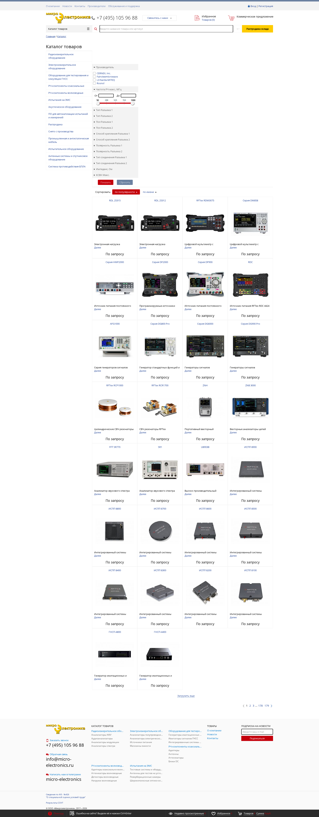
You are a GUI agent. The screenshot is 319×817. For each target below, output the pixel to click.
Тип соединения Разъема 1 (111, 157)
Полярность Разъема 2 (109, 151)
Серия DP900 (205, 262)
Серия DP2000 (160, 262)
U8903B (205, 447)
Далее (97, 247)
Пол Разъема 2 (104, 127)
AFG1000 (115, 323)
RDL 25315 (115, 200)
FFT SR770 (114, 447)
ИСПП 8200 (205, 570)
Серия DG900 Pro (250, 323)
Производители (97, 6)
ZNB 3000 (250, 385)
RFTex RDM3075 (205, 200)
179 (267, 705)
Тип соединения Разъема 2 (111, 163)
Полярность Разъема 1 (109, 145)
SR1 (160, 447)
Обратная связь (59, 754)
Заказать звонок (59, 740)
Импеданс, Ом (104, 169)
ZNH (205, 385)
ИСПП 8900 (250, 447)
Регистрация (265, 6)
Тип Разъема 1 (104, 110)
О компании (53, 6)
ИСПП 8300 (160, 570)
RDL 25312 (160, 200)
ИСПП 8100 (250, 570)
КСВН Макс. (102, 175)
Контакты (80, 6)
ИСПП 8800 (115, 508)
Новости (67, 6)
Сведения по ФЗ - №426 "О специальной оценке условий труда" (65, 796)
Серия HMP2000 (115, 262)
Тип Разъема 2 (104, 116)
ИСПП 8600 (205, 508)
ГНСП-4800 (115, 632)
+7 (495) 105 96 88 (117, 17)
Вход (253, 6)
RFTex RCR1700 (160, 385)
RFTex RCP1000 (114, 385)
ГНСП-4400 (160, 632)
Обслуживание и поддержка (124, 6)
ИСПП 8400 (115, 570)
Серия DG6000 (205, 323)
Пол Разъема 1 (104, 121)
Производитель (105, 67)
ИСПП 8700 (160, 508)
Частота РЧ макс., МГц (108, 89)
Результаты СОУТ (54, 802)
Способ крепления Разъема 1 (113, 133)
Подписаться (257, 738)
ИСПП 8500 (250, 508)
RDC (250, 262)
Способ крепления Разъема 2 (113, 139)
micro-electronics (63, 779)
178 (260, 705)
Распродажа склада (257, 28)
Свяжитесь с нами (157, 18)
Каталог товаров (57, 28)
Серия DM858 (250, 200)
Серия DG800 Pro (160, 323)
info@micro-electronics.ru (60, 762)
